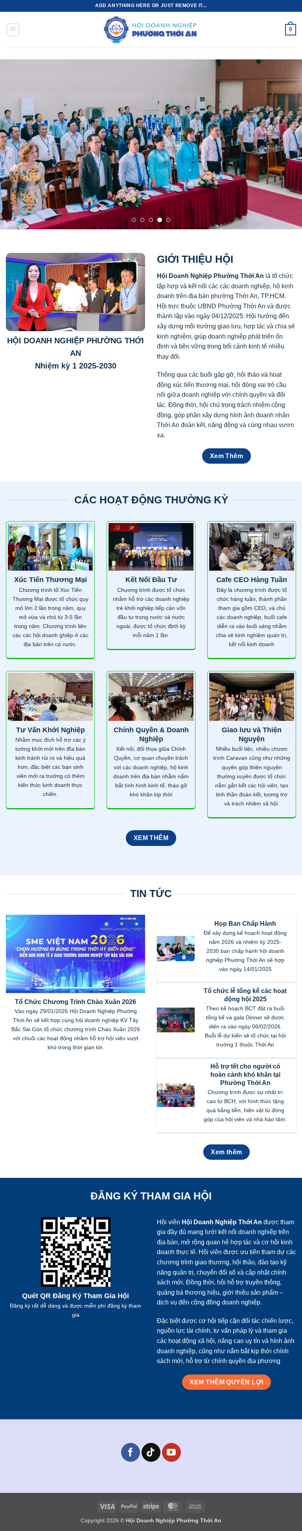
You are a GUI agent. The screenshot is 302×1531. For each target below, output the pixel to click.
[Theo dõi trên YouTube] (171, 1452)
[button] (13, 30)
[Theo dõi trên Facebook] (130, 1452)
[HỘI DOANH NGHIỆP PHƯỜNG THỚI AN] (151, 29)
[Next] (286, 144)
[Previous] (16, 144)
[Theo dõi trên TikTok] (151, 1452)
